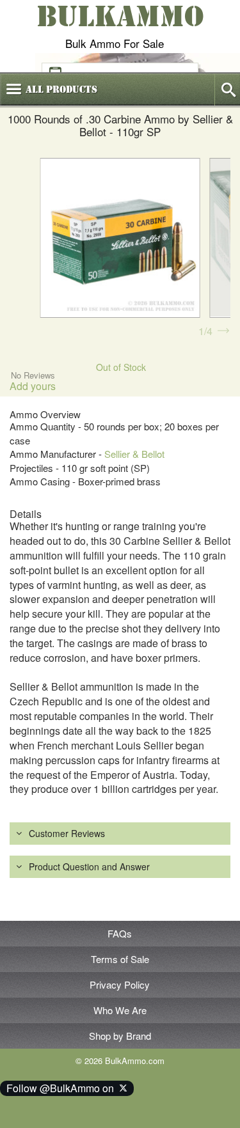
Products (61, 89)
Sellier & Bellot (134, 453)
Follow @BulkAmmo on (62, 1088)
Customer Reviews (67, 833)
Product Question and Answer (89, 866)
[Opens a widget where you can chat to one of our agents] (48, 1106)
